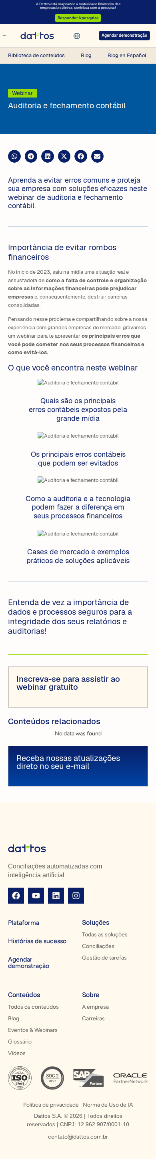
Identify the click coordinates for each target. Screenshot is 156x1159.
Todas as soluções (105, 934)
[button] (14, 156)
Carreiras (93, 1018)
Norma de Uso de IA (108, 1104)
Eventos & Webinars (33, 1030)
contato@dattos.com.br (78, 1136)
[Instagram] (76, 896)
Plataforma (23, 922)
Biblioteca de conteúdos (36, 55)
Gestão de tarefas (104, 957)
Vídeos (17, 1053)
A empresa (95, 1007)
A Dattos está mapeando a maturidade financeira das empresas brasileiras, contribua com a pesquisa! (78, 6)
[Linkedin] (56, 896)
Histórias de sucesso (37, 941)
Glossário (20, 1041)
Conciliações (98, 946)
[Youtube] (36, 896)
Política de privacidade (51, 1104)
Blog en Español (127, 55)
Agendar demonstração (28, 963)
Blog (86, 55)
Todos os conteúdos (33, 1007)
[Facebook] (16, 896)
